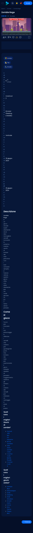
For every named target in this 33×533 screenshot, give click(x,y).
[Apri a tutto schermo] (29, 37)
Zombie (9, 8)
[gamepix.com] (7, 3)
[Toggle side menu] (2, 3)
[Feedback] (20, 37)
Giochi (3, 8)
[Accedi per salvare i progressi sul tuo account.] (17, 37)
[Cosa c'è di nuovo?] (17, 3)
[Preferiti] (21, 3)
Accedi (28, 3)
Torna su (27, 522)
